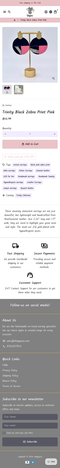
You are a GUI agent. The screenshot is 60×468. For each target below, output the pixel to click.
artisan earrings (20, 164)
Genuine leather (43, 170)
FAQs (5, 365)
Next (55, 55)
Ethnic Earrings (25, 170)
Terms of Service (11, 386)
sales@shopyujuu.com (16, 341)
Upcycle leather (27, 188)
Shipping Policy (10, 376)
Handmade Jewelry (46, 176)
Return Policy (9, 381)
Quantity (6, 129)
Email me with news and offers (19, 433)
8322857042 (12, 346)
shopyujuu (38, 456)
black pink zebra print (40, 164)
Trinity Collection (23, 195)
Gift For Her (9, 176)
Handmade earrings (26, 176)
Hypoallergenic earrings (13, 182)
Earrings (7, 105)
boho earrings (9, 170)
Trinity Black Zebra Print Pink (33, 20)
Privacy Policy (9, 370)
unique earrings (10, 188)
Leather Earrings (34, 182)
